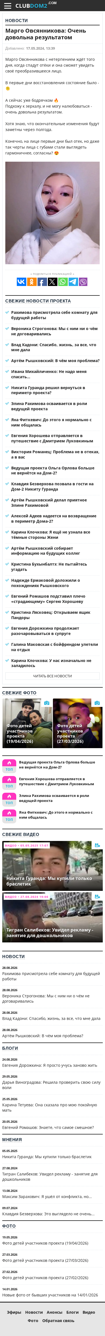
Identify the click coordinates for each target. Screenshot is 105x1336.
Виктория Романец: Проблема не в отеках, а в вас (55, 454)
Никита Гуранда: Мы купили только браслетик (47, 1156)
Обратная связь (58, 1320)
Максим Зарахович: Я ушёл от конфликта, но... (47, 1196)
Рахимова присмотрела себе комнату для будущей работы (54, 315)
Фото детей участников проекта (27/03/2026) (45, 1260)
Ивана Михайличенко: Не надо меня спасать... (49, 374)
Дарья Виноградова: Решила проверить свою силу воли (51, 1085)
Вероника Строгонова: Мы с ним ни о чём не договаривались (54, 331)
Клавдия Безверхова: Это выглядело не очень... (48, 1213)
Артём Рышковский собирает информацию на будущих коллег (45, 550)
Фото (9, 1226)
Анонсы (54, 1312)
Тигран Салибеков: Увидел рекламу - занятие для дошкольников (50, 1176)
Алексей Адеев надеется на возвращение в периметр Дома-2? (53, 518)
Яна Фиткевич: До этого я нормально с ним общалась (51, 422)
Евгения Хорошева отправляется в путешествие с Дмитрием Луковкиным (52, 438)
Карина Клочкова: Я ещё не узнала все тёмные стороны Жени (50, 534)
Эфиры (14, 1312)
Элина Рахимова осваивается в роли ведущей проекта (49, 406)
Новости (16, 20)
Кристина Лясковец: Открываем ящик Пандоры (50, 615)
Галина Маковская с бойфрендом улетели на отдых (54, 647)
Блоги (10, 1048)
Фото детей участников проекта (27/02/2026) (45, 1277)
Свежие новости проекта (38, 301)
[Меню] (7, 6)
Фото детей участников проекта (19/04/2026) (45, 1243)
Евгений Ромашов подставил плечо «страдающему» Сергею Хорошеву (48, 598)
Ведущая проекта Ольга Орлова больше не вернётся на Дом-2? (52, 470)
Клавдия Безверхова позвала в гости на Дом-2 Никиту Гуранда (52, 486)
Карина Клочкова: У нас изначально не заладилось (51, 663)
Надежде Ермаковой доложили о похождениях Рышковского (45, 583)
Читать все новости (52, 675)
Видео (89, 1312)
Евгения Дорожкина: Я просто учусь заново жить (49, 1065)
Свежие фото (19, 692)
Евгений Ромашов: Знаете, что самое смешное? (48, 1127)
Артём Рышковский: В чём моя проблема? (55, 360)
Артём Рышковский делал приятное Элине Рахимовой (49, 502)
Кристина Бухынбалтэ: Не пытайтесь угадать (49, 566)
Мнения (12, 1139)
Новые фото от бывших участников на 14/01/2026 (50, 1295)
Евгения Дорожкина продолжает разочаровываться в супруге (45, 630)
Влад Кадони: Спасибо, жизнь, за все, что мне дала (53, 347)
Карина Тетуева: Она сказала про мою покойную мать (49, 1107)
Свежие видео (20, 834)
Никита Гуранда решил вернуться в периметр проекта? (48, 390)
